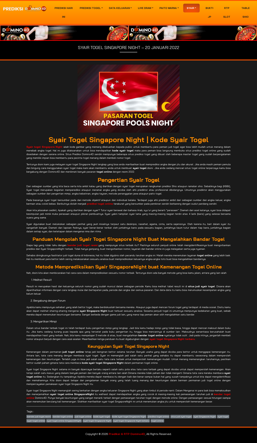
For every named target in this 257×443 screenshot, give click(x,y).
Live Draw (144, 8)
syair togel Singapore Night (97, 420)
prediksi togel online (158, 416)
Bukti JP (209, 12)
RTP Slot (226, 12)
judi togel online (83, 416)
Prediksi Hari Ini (64, 12)
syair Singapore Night (205, 416)
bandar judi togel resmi (39, 416)
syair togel (223, 416)
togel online (157, 420)
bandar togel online (63, 416)
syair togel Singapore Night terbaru (131, 420)
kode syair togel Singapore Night (129, 416)
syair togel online (36, 420)
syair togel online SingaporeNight (64, 420)
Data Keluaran (119, 8)
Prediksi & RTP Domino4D (127, 434)
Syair (190, 8)
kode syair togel (101, 416)
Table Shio (245, 12)
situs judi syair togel (181, 416)
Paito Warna (168, 8)
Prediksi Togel (90, 8)
